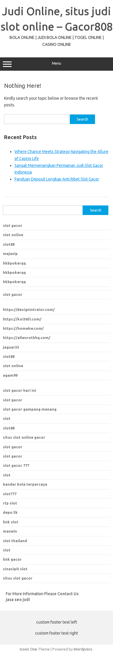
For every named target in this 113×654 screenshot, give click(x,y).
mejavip (10, 254)
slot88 (8, 244)
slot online (13, 235)
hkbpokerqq (14, 263)
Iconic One (28, 649)
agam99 (10, 375)
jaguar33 (11, 347)
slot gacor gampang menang (30, 409)
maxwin (10, 531)
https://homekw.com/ (23, 328)
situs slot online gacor (24, 437)
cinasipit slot (15, 569)
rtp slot (10, 503)
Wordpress (83, 649)
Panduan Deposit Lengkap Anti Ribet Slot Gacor (56, 179)
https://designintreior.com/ (29, 309)
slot (6, 418)
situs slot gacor (17, 578)
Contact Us (68, 593)
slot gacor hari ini (19, 390)
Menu (56, 63)
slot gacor (12, 225)
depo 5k (10, 512)
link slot (10, 522)
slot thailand (15, 541)
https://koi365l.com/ (22, 319)
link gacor (12, 559)
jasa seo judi (18, 599)
